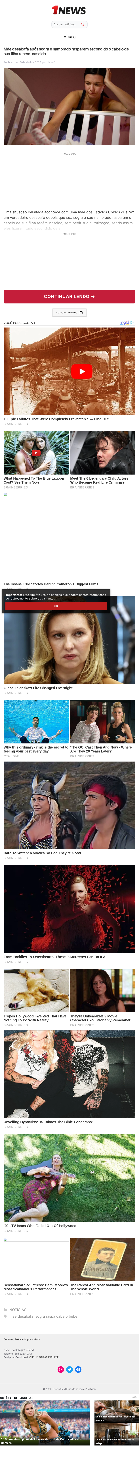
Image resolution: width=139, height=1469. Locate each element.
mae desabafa (21, 1316)
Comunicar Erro (66, 312)
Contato (8, 1339)
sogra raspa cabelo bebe (56, 1316)
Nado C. (51, 62)
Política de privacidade (27, 1339)
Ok (56, 605)
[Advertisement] (69, 181)
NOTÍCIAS (17, 1310)
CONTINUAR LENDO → (69, 296)
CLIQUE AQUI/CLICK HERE (44, 1357)
